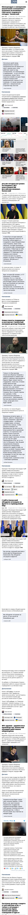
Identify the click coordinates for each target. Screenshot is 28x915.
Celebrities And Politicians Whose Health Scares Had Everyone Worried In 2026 (20, 178)
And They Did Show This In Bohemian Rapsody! (7, 176)
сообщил (11, 701)
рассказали (5, 879)
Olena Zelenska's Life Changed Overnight (6, 150)
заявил (11, 691)
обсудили (4, 475)
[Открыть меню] (26, 2)
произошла (14, 301)
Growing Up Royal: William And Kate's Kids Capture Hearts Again (20, 150)
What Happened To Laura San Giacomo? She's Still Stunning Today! (21, 163)
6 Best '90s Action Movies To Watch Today (6, 163)
